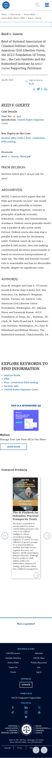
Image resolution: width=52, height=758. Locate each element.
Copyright (7, 748)
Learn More (13, 446)
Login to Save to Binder (35, 82)
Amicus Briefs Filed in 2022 (13, 18)
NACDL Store (39, 657)
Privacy (19, 748)
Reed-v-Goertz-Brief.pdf (16, 156)
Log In (38, 672)
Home (4, 14)
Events (13, 672)
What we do (15, 14)
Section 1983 (8, 138)
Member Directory (13, 657)
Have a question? (26, 623)
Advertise (39, 653)
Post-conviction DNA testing (21, 382)
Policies (32, 748)
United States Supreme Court (21, 389)
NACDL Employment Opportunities (26, 697)
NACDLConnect (13, 653)
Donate (26, 684)
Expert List (13, 667)
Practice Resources (39, 662)
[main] (26, 321)
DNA (20, 138)
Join (38, 667)
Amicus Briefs (29, 14)
